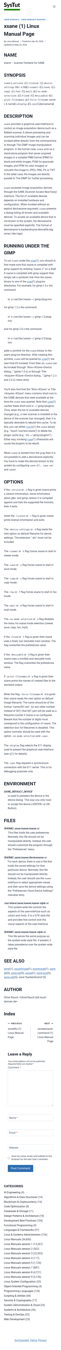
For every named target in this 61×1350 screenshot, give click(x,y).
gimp (33, 260)
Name (13, 1117)
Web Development (14, 1319)
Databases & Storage (16, 1211)
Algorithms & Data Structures (20, 1197)
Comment (14, 1067)
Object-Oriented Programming (21, 1286)
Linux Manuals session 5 (18, 1262)
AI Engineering (12, 1192)
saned (28, 973)
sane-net (16, 973)
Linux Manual (13, 41)
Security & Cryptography (18, 1300)
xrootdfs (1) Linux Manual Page (16, 1030)
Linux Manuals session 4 (18, 1258)
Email (13, 1132)
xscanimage (21, 968)
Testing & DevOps (14, 1314)
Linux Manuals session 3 (18, 1253)
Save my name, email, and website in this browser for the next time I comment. (31, 1158)
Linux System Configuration (20, 1281)
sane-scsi (42, 973)
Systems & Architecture (17, 1309)
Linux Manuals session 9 (18, 1276)
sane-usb (9, 977)
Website (13, 1147)
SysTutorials (21, 1340)
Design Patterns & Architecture (21, 1215)
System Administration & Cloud (22, 1305)
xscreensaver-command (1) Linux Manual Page (45, 1032)
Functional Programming (18, 1225)
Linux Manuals (11, 20)
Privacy (42, 1340)
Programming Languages (18, 1291)
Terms (33, 1340)
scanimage (39, 968)
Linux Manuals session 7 (18, 1267)
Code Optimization (14, 1206)
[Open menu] (54, 6)
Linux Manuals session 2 (18, 1248)
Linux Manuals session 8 (18, 1272)
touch (29, 427)
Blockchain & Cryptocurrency (20, 1201)
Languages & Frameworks (19, 1229)
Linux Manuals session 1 (34, 20)
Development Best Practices (20, 1220)
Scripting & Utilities (15, 1295)
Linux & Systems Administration (22, 1234)
